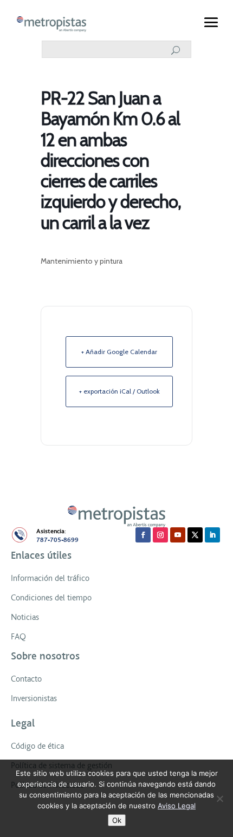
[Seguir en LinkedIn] (212, 534)
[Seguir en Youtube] (177, 534)
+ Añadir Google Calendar (119, 352)
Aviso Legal (177, 805)
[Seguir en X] (195, 534)
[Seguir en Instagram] (160, 534)
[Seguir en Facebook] (143, 534)
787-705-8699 (57, 540)
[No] (219, 798)
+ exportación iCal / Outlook (119, 391)
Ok (116, 820)
